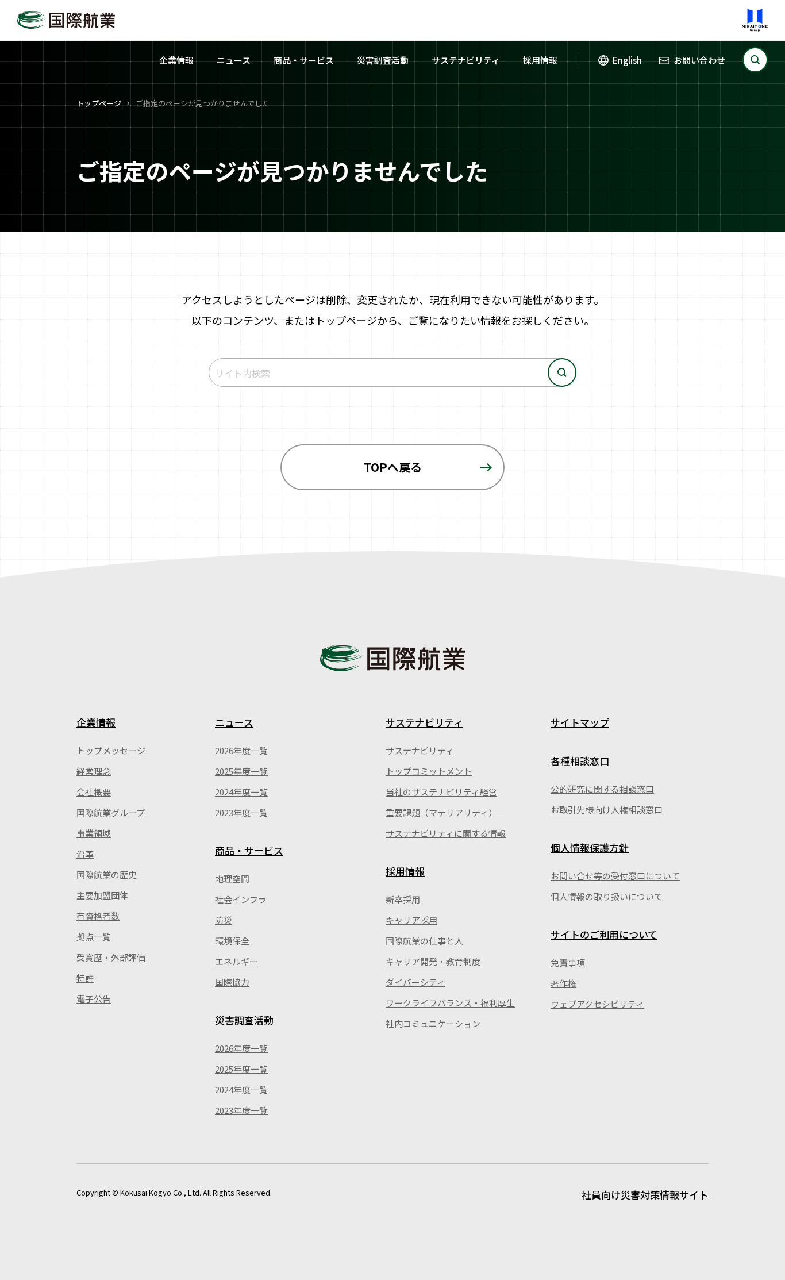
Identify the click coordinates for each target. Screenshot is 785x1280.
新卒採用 (403, 899)
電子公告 (93, 999)
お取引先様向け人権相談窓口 (607, 810)
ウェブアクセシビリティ (597, 1004)
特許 (85, 978)
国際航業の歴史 (106, 874)
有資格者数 (98, 916)
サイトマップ (580, 722)
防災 (223, 920)
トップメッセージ (110, 750)
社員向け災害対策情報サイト (645, 1194)
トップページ (98, 103)
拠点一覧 (93, 937)
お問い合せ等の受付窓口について (615, 876)
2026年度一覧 (241, 750)
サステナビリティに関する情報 (446, 833)
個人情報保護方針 (590, 847)
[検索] (755, 59)
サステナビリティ (466, 60)
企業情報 (176, 60)
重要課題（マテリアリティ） (441, 812)
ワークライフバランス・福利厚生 (450, 1003)
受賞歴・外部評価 (110, 957)
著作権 (563, 983)
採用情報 (540, 60)
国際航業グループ (110, 812)
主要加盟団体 (102, 895)
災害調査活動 (383, 60)
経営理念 (93, 771)
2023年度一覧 (241, 812)
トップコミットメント (429, 771)
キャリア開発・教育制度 (433, 961)
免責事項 (568, 962)
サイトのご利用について (604, 934)
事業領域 (93, 833)
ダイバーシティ (415, 982)
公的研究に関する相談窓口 (602, 789)
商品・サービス (304, 60)
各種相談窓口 (580, 761)
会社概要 (93, 792)
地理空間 (232, 878)
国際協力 (232, 982)
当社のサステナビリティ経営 (441, 792)
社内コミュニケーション (433, 1023)
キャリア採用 (411, 920)
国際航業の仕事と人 (424, 941)
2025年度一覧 (241, 771)
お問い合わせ (699, 60)
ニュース (234, 60)
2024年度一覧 (241, 792)
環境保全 (232, 941)
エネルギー (236, 961)
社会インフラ (241, 899)
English (627, 60)
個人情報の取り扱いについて (607, 896)
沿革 (85, 854)
